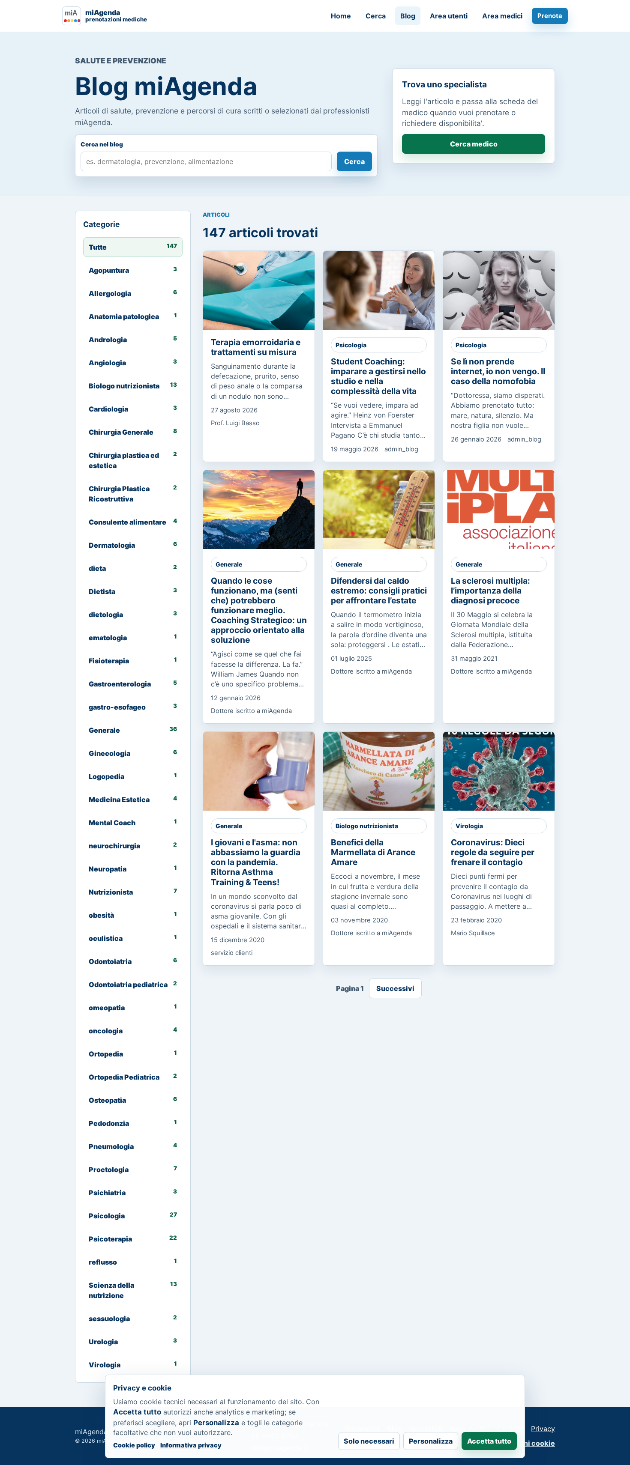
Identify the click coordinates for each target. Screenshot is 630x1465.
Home (341, 16)
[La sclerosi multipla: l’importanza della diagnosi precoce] (506, 509)
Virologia (469, 825)
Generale (229, 564)
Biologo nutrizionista (367, 825)
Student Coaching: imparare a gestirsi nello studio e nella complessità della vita (378, 376)
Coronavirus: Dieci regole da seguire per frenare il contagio (492, 852)
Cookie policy (134, 1445)
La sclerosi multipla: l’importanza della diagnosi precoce (490, 591)
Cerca (376, 16)
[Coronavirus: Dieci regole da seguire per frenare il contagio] (506, 771)
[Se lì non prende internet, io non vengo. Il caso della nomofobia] (506, 290)
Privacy (543, 1428)
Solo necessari (369, 1441)
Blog (407, 16)
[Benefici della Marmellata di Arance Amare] (386, 771)
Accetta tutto (489, 1441)
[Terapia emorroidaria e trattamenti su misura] (266, 290)
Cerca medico (474, 144)
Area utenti (449, 16)
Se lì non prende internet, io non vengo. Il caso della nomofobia (498, 371)
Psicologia (351, 345)
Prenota (549, 16)
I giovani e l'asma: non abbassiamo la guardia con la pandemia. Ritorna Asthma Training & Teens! (255, 862)
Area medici (502, 16)
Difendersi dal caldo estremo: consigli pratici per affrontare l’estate (379, 591)
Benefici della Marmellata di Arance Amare (373, 852)
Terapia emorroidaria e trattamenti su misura (255, 347)
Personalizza (431, 1441)
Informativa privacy (191, 1445)
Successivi (395, 988)
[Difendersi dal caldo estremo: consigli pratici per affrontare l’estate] (386, 509)
